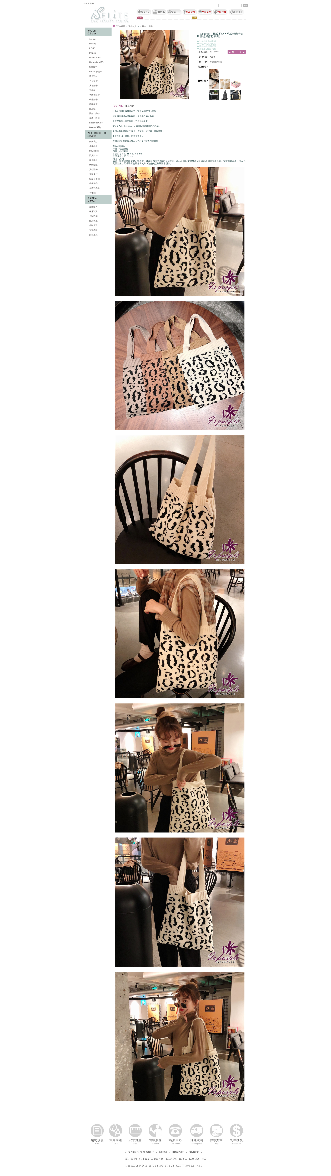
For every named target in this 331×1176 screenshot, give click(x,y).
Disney (92, 44)
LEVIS (92, 48)
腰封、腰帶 (147, 26)
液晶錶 (92, 109)
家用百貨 (93, 211)
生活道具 (93, 207)
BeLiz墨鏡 (94, 151)
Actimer (92, 39)
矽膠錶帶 (93, 99)
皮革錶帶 (93, 85)
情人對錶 (93, 76)
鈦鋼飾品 (93, 183)
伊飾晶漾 (93, 146)
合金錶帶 (93, 81)
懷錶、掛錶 (94, 113)
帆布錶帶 (93, 104)
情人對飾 (93, 155)
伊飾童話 (93, 141)
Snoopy (93, 67)
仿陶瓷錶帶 (94, 95)
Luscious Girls (96, 123)
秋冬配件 (93, 192)
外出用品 (93, 234)
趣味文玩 (93, 225)
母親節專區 (94, 188)
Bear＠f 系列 (95, 127)
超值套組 (93, 160)
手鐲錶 (92, 90)
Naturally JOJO (96, 62)
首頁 (120, 26)
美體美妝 (93, 174)
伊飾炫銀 (93, 165)
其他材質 (132, 26)
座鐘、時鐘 (94, 118)
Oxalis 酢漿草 (95, 71)
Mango (92, 53)
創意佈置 (93, 221)
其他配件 (93, 169)
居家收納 (93, 216)
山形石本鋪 (94, 179)
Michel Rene (95, 57)
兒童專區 (93, 230)
